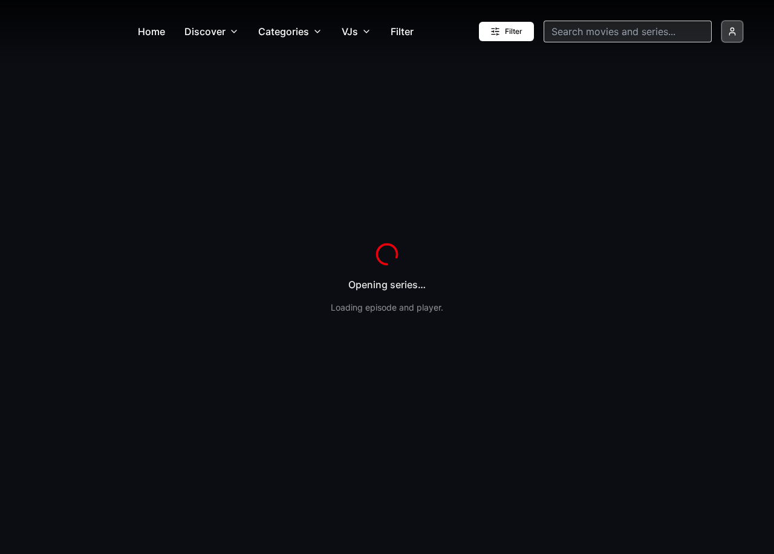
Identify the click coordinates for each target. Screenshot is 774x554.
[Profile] (732, 31)
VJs (350, 31)
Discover (205, 31)
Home (151, 31)
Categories (283, 31)
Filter (402, 31)
